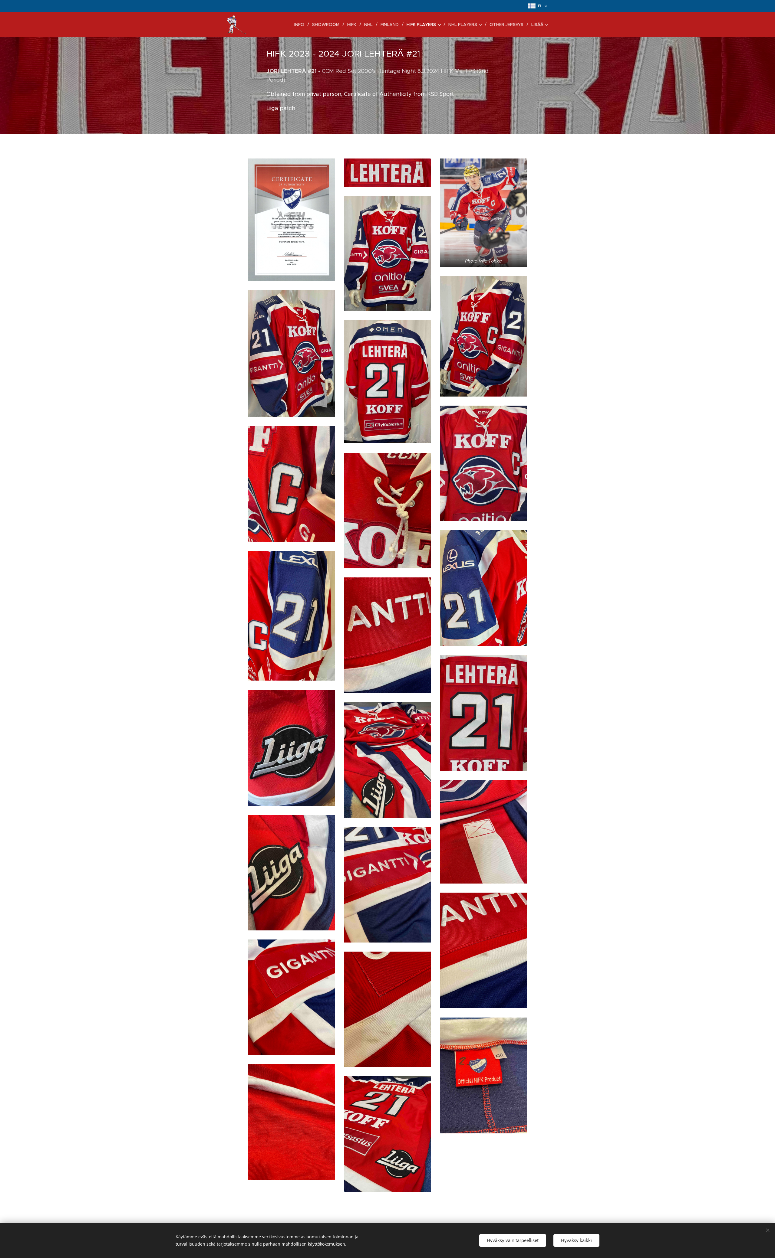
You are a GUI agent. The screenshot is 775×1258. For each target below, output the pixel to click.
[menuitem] (301, 24)
